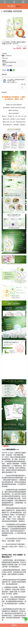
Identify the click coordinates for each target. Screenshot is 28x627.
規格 (3, 55)
